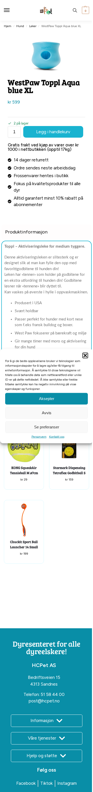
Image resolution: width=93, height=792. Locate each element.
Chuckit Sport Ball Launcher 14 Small (24, 544)
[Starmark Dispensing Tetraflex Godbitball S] (69, 445)
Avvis (46, 413)
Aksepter (46, 398)
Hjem (7, 26)
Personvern (39, 436)
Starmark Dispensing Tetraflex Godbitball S (69, 470)
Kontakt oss (56, 436)
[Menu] (11, 10)
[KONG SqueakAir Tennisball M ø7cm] (23, 445)
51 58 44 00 (53, 694)
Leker (32, 26)
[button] (85, 355)
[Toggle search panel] (75, 10)
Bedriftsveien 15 (44, 677)
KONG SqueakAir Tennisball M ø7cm (24, 470)
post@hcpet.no (44, 700)
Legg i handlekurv (53, 131)
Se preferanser (46, 427)
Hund (20, 26)
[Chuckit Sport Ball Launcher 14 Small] (23, 519)
